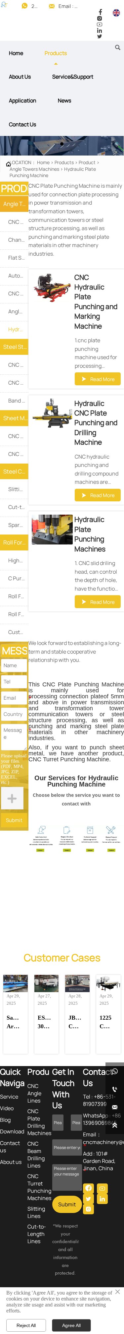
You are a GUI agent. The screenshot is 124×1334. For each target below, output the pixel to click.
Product (87, 162)
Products (64, 162)
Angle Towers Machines (34, 169)
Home (43, 162)
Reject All (26, 1325)
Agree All (71, 1325)
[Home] (4, 4)
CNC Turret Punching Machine (68, 759)
